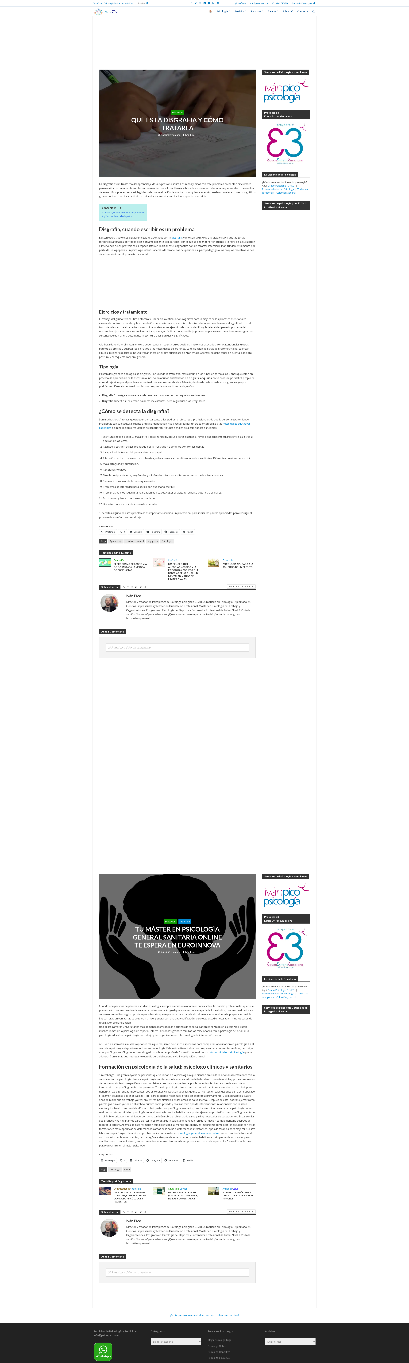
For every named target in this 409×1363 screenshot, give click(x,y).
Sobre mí (288, 11)
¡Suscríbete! (241, 3)
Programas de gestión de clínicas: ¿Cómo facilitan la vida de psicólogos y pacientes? (130, 1197)
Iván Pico (190, 134)
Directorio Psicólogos (302, 3)
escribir (129, 541)
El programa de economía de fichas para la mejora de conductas (130, 567)
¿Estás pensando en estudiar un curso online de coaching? (204, 1315)
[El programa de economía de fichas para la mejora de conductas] (105, 562)
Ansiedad (227, 1188)
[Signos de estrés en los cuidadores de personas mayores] (213, 1190)
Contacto (302, 11)
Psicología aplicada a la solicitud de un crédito (238, 565)
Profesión (173, 560)
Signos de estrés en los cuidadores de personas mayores (238, 1195)
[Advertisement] (204, 46)
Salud (127, 1169)
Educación (177, 112)
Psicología (222, 11)
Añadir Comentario (171, 134)
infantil (140, 541)
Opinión (184, 1188)
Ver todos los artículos (241, 586)
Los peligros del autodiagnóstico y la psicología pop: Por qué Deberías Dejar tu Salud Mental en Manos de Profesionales (183, 571)
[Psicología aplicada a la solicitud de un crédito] (213, 562)
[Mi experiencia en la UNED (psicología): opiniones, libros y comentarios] (159, 1190)
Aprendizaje (116, 541)
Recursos (256, 11)
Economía (228, 560)
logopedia (153, 541)
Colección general (286, 192)
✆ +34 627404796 (280, 3)
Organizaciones (122, 1188)
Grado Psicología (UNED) (281, 185)
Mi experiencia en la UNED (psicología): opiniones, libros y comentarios (184, 1195)
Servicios (239, 11)
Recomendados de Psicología (278, 189)
